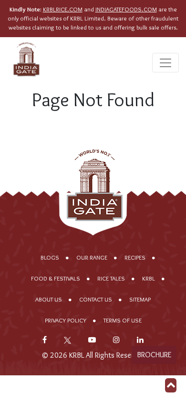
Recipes (134, 257)
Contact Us (95, 299)
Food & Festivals (55, 278)
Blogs (50, 257)
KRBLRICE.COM (63, 9)
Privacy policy (65, 320)
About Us (48, 299)
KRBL (148, 278)
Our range (91, 257)
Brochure (154, 354)
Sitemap (140, 299)
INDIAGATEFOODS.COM (126, 9)
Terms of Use (122, 320)
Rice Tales (111, 278)
